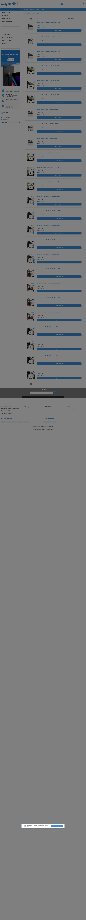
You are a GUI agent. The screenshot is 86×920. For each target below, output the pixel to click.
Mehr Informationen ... (27, 826)
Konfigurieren (59, 825)
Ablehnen (53, 825)
